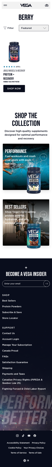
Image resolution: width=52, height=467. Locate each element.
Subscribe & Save (12, 312)
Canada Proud (10, 350)
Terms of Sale (35, 453)
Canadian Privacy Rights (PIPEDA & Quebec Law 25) (22, 381)
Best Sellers (9, 300)
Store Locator (10, 318)
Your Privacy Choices (34, 448)
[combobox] (26, 460)
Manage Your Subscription (17, 345)
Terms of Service (18, 453)
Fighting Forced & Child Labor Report (24, 389)
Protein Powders (11, 306)
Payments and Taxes (13, 374)
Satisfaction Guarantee (15, 362)
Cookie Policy (14, 448)
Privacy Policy (38, 443)
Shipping (7, 368)
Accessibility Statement (18, 443)
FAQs (5, 356)
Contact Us (8, 333)
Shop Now (14, 88)
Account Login (10, 339)
